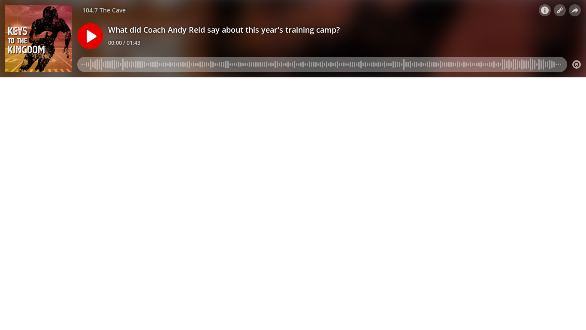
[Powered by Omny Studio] (576, 64)
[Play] (90, 36)
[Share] (575, 10)
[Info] (545, 10)
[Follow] (560, 10)
